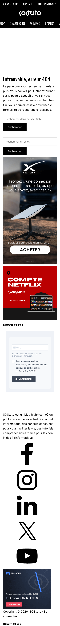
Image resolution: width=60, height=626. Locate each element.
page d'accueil (21, 95)
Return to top (12, 623)
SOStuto (35, 611)
